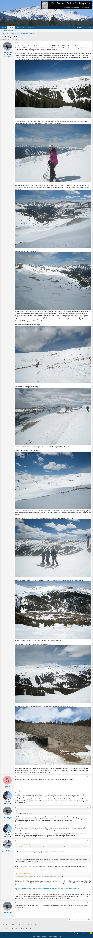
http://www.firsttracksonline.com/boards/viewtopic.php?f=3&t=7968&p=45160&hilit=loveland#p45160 (47, 889)
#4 (90, 807)
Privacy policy (77, 933)
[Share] (88, 43)
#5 (90, 825)
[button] (25, 27)
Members (31, 27)
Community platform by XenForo (46, 936)
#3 (90, 792)
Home (4, 27)
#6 (90, 840)
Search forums (12, 30)
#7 (90, 902)
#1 (90, 43)
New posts (4, 30)
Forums (11, 27)
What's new (20, 27)
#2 (90, 776)
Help (83, 933)
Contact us (59, 933)
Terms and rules (67, 933)
